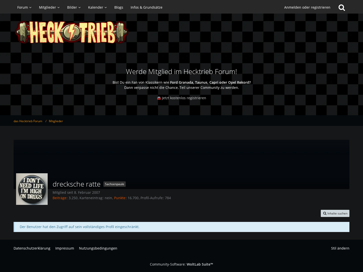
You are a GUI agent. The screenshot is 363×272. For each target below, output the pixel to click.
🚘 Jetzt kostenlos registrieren (181, 98)
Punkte (119, 197)
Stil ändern (340, 248)
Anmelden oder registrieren (307, 7)
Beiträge (59, 197)
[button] (335, 213)
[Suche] (341, 7)
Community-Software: (181, 264)
